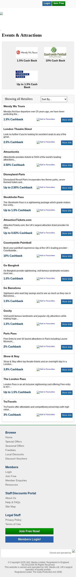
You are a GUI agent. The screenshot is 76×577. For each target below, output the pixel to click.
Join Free (58, 3)
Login (47, 3)
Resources (11, 484)
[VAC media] (73, 551)
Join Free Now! (29, 531)
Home (8, 437)
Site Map (10, 506)
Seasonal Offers (14, 445)
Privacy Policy (13, 519)
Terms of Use (13, 524)
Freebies (10, 450)
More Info (67, 120)
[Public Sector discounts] (38, 20)
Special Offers (13, 441)
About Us (10, 498)
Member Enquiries (16, 480)
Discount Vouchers (16, 458)
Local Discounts (14, 454)
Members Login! (29, 539)
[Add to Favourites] (70, 3)
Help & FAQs (12, 502)
